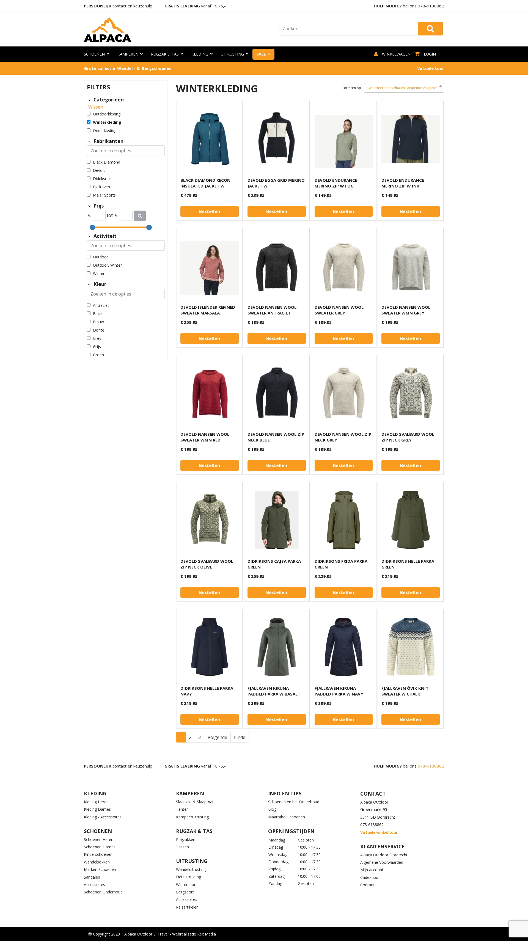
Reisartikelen (187, 907)
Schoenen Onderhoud (103, 892)
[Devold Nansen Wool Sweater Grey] (344, 265)
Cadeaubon (370, 877)
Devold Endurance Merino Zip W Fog (336, 183)
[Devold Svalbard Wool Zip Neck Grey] (410, 392)
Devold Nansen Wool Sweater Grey (339, 310)
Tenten (182, 809)
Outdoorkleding (106, 114)
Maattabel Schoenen (286, 816)
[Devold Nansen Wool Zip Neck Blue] (277, 392)
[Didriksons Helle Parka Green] (410, 519)
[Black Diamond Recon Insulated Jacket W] (209, 138)
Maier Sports (104, 195)
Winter (99, 273)
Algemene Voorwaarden (381, 862)
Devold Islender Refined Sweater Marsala (207, 310)
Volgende (217, 737)
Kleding (199, 54)
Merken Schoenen (100, 869)
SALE (261, 54)
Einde (239, 737)
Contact (367, 884)
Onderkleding (104, 130)
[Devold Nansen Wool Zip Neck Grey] (344, 392)
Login (430, 54)
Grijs (97, 346)
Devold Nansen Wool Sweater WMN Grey (405, 310)
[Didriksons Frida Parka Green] (344, 519)
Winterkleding (107, 122)
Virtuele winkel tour (379, 832)
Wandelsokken (97, 862)
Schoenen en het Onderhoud (293, 801)
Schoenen (94, 54)
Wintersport (186, 884)
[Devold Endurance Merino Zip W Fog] (344, 138)
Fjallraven (101, 186)
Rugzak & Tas (165, 54)
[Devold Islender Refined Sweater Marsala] (209, 265)
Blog (272, 809)
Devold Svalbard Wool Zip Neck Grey (407, 437)
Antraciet (101, 305)
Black (98, 313)
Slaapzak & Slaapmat (195, 801)
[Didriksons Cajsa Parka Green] (277, 519)
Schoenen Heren (98, 839)
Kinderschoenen (98, 854)
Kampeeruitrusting (192, 816)
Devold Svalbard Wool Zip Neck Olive (206, 564)
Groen (98, 354)
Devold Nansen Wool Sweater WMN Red (204, 437)
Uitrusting (232, 54)
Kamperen (127, 54)
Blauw (98, 321)
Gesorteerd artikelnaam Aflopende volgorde (402, 87)
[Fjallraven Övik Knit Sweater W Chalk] (410, 646)
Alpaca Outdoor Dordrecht (384, 854)
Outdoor (100, 257)
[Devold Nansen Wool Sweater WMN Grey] (410, 265)
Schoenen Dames (100, 846)
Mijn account (371, 869)
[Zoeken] (140, 216)
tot (110, 215)
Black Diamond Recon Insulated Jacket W (205, 183)
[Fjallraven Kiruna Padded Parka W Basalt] (277, 646)
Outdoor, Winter (107, 265)
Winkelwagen (396, 54)
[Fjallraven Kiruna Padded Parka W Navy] (344, 646)
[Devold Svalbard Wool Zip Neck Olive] (209, 519)
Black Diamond (106, 162)
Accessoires (94, 884)
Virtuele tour (430, 68)
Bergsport (185, 892)
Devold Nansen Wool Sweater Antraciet (272, 310)
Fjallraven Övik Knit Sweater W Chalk (404, 691)
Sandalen (92, 877)
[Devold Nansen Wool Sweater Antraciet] (277, 265)
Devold (99, 170)
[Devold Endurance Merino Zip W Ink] (410, 138)
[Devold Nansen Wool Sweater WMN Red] (209, 392)
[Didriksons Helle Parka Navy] (209, 646)
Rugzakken (185, 839)
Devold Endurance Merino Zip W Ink (402, 183)
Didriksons (102, 178)
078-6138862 (431, 6)
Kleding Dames (97, 809)
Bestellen (209, 211)
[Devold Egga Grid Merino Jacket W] (277, 138)
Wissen (95, 107)
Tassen (182, 846)
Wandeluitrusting (191, 869)
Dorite (98, 330)
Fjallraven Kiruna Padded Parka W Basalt (274, 691)
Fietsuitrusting (188, 876)
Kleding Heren (96, 801)
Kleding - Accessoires (103, 816)
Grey (97, 338)
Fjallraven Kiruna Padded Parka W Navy (339, 691)
